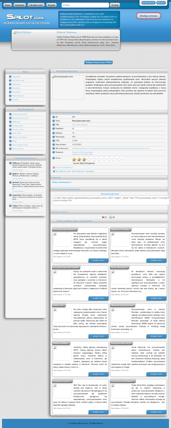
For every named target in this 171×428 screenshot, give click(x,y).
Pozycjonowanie (86, 152)
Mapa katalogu (18, 96)
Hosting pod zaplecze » (62, 381)
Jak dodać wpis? (36, 5)
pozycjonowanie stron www (138, 148)
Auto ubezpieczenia (20, 145)
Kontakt (51, 5)
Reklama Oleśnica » (61, 343)
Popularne (16, 88)
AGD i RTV (16, 133)
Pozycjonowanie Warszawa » (65, 230)
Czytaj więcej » (18, 170)
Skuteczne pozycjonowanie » (122, 305)
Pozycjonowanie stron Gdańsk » (66, 267)
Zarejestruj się (148, 3)
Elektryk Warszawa (66, 32)
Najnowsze (16, 84)
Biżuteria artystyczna (20, 118)
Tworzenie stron (86, 154)
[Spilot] (27, 19)
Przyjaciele (16, 92)
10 (119, 159)
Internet (75, 152)
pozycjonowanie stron (101, 148)
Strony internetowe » (119, 267)
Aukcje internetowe (19, 114)
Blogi (14, 141)
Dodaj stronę (148, 15)
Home (7, 5)
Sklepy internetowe (19, 137)
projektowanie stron (118, 148)
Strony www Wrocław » (121, 230)
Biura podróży (18, 149)
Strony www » (59, 305)
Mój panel (161, 3)
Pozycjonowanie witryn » (121, 343)
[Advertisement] (147, 47)
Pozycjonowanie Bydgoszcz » (123, 381)
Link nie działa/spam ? (64, 167)
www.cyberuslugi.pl (80, 125)
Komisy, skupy (18, 129)
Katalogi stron (17, 126)
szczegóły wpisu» (98, 260)
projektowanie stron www (82, 148)
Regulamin (19, 5)
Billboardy (16, 122)
